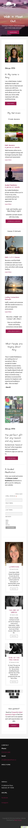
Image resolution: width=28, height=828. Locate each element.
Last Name (9, 510)
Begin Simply (18, 820)
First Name (9, 503)
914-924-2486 (6, 752)
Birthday (8, 516)
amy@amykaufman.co (9, 760)
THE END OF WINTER (14, 611)
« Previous (9, 691)
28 (17, 694)
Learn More (13, 32)
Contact (14, 725)
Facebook (5, 798)
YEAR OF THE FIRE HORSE (14, 659)
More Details (11, 458)
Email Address (11, 496)
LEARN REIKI (14, 567)
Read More (10, 103)
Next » (14, 697)
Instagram (5, 803)
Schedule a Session (14, 221)
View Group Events (14, 331)
